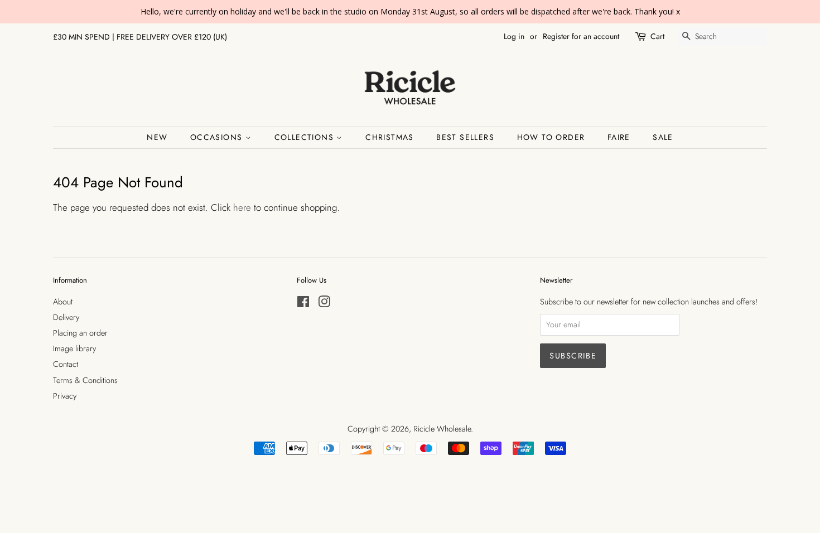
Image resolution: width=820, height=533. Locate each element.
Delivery (66, 317)
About (63, 301)
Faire (618, 137)
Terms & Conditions (85, 380)
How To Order (551, 137)
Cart (657, 36)
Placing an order (80, 332)
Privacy (64, 395)
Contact (65, 364)
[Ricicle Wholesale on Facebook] (303, 303)
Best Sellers (465, 137)
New (157, 137)
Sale (663, 137)
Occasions (217, 137)
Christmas (389, 137)
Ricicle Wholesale (442, 428)
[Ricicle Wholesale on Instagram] (324, 303)
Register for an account (581, 36)
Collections (305, 137)
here (242, 207)
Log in (514, 36)
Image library (74, 348)
